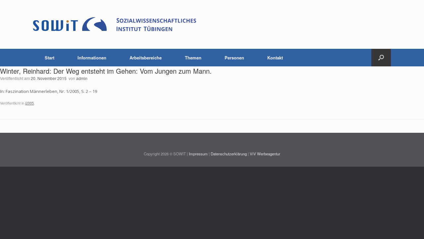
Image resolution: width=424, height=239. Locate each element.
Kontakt (275, 57)
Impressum (198, 153)
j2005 (29, 103)
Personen (234, 57)
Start (49, 57)
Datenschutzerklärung (229, 153)
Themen (193, 57)
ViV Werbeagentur (265, 153)
